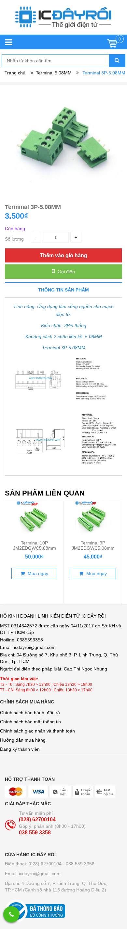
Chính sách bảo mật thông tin (30, 721)
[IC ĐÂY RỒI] (63, 21)
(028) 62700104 (37, 819)
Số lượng (14, 239)
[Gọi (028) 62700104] (11, 914)
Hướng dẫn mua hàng (23, 740)
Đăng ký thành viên (20, 749)
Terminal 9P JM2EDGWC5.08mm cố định (93, 548)
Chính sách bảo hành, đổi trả (30, 712)
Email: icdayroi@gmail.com (33, 873)
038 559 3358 (35, 832)
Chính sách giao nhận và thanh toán (37, 730)
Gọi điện (65, 271)
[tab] (63, 289)
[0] (112, 45)
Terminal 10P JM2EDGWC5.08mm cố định (34, 548)
